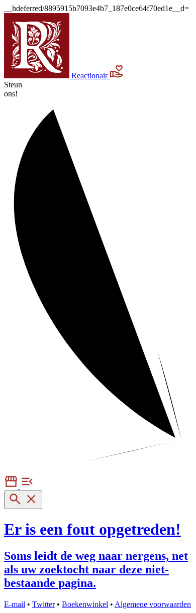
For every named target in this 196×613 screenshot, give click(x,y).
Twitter (43, 604)
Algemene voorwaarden (153, 604)
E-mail (14, 604)
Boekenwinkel (85, 604)
